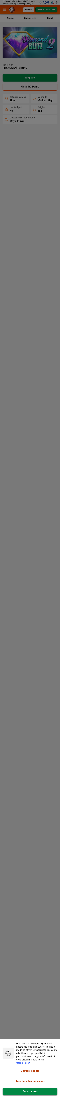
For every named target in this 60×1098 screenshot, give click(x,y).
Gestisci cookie (30, 1070)
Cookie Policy (23, 1063)
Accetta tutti (30, 1091)
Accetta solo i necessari (30, 1081)
